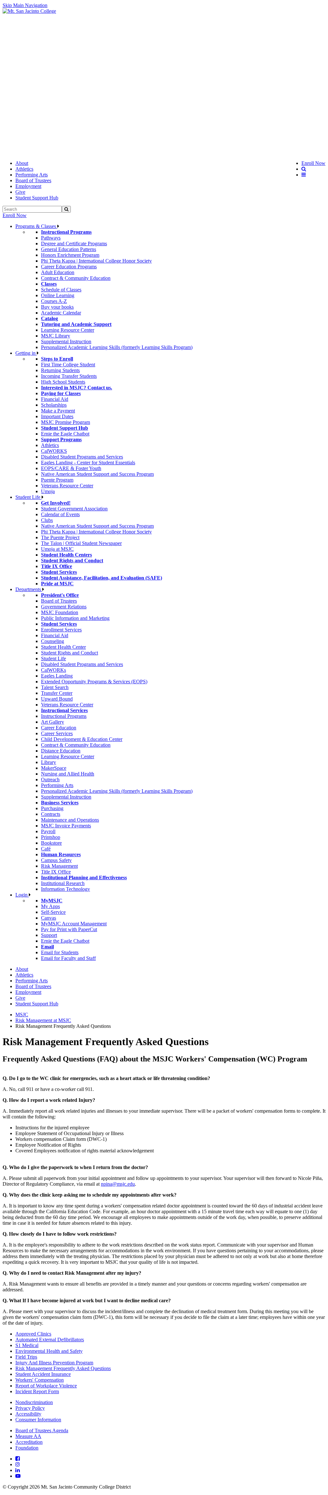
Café (46, 848)
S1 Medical (26, 1345)
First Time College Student (68, 364)
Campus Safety (56, 860)
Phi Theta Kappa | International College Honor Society (96, 261)
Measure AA (28, 1436)
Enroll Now (15, 215)
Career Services (57, 733)
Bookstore (51, 843)
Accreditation (29, 1442)
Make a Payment (58, 410)
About (21, 163)
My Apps (50, 906)
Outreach (50, 779)
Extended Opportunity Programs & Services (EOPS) (94, 681)
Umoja (48, 491)
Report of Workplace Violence (46, 1385)
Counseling (52, 641)
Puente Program (57, 480)
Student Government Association (74, 508)
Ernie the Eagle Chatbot (65, 433)
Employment (28, 186)
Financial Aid (54, 399)
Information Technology (65, 889)
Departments (28, 589)
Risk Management (59, 866)
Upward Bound (57, 699)
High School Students (63, 382)
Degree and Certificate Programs (74, 243)
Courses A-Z (54, 301)
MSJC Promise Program (65, 422)
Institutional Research (63, 883)
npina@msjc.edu (118, 1184)
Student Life (28, 497)
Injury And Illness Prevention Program (54, 1362)
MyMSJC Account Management (74, 923)
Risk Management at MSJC (43, 1020)
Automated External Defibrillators (49, 1339)
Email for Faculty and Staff (68, 958)
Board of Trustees (33, 180)
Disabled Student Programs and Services (82, 456)
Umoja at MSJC (57, 549)
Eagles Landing (57, 675)
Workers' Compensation (39, 1380)
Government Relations (63, 606)
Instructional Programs (63, 716)
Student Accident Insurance (43, 1374)
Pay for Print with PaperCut (69, 929)
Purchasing (52, 808)
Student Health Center (63, 647)
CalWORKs (53, 670)
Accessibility (28, 1414)
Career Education (58, 727)
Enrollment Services (61, 629)
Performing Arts (31, 174)
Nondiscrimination (34, 1402)
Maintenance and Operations (70, 820)
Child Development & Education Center (81, 739)
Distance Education (60, 750)
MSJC (21, 1014)
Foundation (26, 1447)
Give (20, 192)
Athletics (24, 169)
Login (22, 895)
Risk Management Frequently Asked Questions (63, 1368)
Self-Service (53, 912)
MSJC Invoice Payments (66, 825)
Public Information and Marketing (75, 618)
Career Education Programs (69, 266)
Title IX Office (56, 871)
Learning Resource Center (67, 330)
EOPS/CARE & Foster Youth (71, 468)
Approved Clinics (33, 1334)
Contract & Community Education (76, 278)
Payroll (48, 831)
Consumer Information (38, 1419)
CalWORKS (54, 451)
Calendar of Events (60, 514)
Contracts (50, 814)
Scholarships (54, 405)
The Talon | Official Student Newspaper (81, 543)
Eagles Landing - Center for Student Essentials (88, 462)
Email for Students (59, 952)
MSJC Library (55, 335)
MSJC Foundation (59, 612)
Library (48, 762)
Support (49, 935)
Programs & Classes (36, 226)
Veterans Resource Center (67, 485)
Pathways (51, 237)
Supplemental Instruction (66, 341)
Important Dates (57, 416)
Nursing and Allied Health (67, 773)
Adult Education (57, 272)
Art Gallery (52, 722)
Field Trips (26, 1357)
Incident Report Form (37, 1391)
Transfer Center (56, 693)
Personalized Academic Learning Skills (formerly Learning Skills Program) (117, 347)
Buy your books (57, 307)
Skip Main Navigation (25, 5)
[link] (29, 11)
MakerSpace (53, 768)
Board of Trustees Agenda (41, 1430)
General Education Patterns (68, 249)
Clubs (47, 520)
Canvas (48, 918)
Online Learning (57, 295)
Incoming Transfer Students (69, 376)
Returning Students (60, 370)
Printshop (50, 837)
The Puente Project (60, 537)
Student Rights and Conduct (69, 652)
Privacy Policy (30, 1408)
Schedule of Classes (61, 289)
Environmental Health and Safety (49, 1351)
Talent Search (55, 687)
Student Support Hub (36, 197)
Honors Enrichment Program (70, 255)
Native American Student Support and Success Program (97, 474)
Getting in (26, 353)
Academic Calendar (61, 312)
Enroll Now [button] (313, 163)
